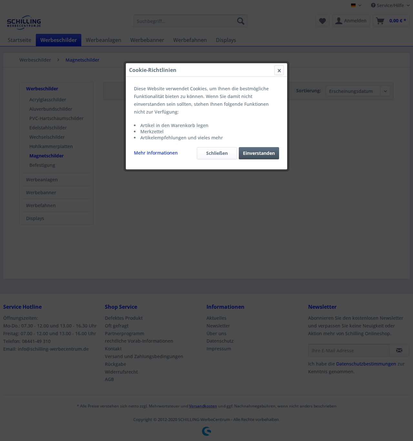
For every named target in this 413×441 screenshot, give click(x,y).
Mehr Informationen (156, 153)
